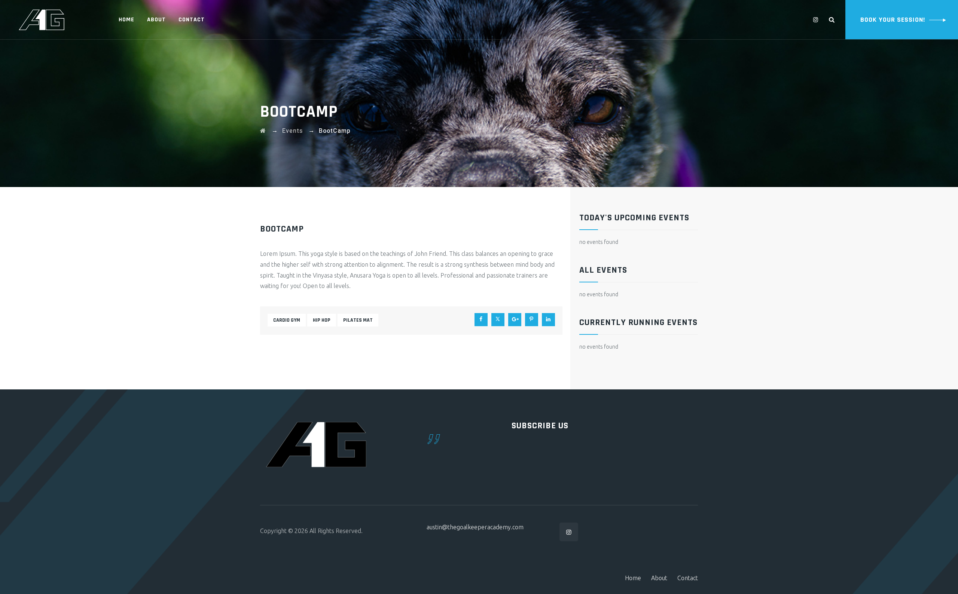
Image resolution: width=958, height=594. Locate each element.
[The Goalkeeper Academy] (41, 19)
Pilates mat (358, 320)
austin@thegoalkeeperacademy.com (475, 527)
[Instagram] (815, 19)
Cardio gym (286, 320)
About (156, 20)
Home (126, 20)
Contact (192, 20)
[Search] (832, 19)
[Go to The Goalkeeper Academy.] (263, 130)
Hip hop (321, 320)
